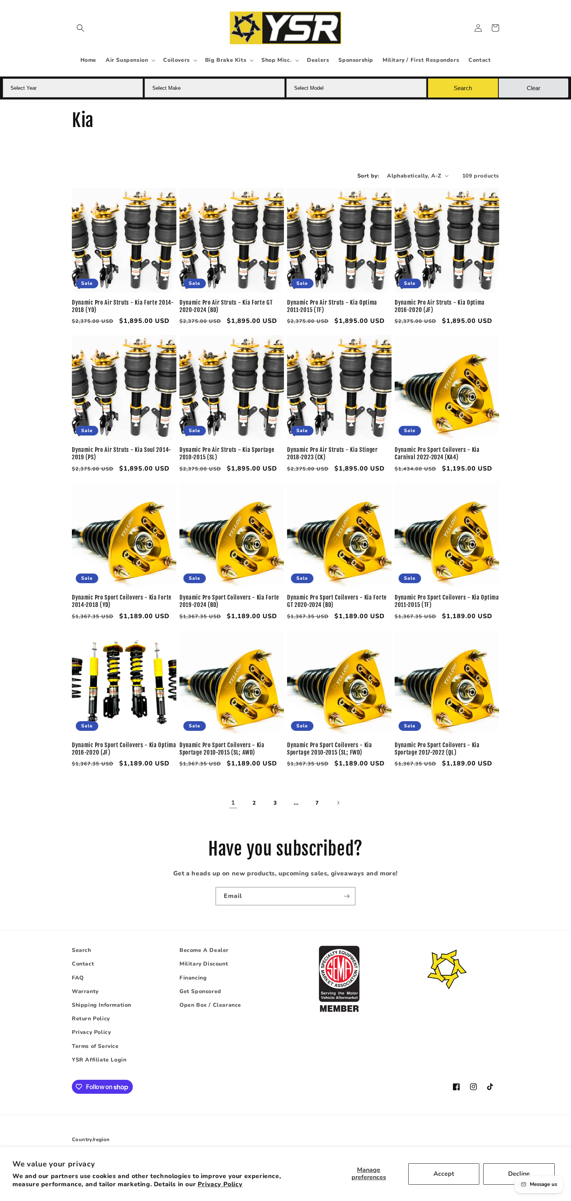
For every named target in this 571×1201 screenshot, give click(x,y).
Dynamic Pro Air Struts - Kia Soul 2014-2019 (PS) (121, 453)
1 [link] (233, 802)
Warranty (85, 991)
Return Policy (91, 1018)
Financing (193, 977)
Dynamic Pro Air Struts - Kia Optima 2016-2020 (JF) (440, 306)
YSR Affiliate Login (99, 1059)
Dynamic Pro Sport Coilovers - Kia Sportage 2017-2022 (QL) (437, 749)
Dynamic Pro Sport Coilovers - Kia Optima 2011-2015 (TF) (447, 601)
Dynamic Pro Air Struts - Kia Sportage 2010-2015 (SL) (227, 453)
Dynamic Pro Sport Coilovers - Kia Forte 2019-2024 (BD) (229, 601)
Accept (443, 1174)
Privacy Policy (220, 1184)
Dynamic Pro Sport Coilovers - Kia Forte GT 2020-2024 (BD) (337, 601)
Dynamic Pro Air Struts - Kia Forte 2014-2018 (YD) (123, 306)
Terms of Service (95, 1046)
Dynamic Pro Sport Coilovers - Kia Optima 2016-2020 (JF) (124, 749)
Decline (519, 1174)
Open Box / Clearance (210, 1005)
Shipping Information (101, 1005)
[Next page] (337, 802)
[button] (80, 28)
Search (81, 950)
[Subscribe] (346, 896)
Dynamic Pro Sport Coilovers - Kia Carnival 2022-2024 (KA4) (437, 453)
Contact (83, 963)
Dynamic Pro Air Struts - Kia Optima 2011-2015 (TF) (332, 306)
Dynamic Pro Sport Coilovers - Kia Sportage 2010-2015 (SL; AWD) (222, 749)
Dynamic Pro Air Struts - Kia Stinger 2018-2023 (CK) (332, 453)
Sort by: (368, 176)
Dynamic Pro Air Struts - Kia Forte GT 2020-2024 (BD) (226, 306)
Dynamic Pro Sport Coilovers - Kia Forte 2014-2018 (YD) (122, 601)
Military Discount (203, 963)
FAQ (78, 977)
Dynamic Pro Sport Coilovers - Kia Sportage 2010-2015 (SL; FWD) (329, 749)
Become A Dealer (204, 950)
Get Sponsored (200, 991)
